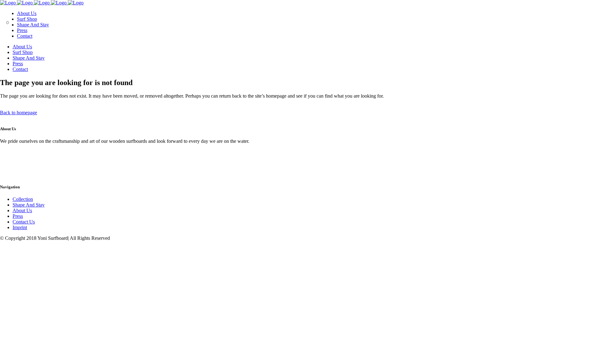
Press (18, 216)
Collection (23, 199)
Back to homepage (18, 112)
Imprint (20, 227)
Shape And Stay (29, 204)
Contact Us (24, 221)
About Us (22, 210)
